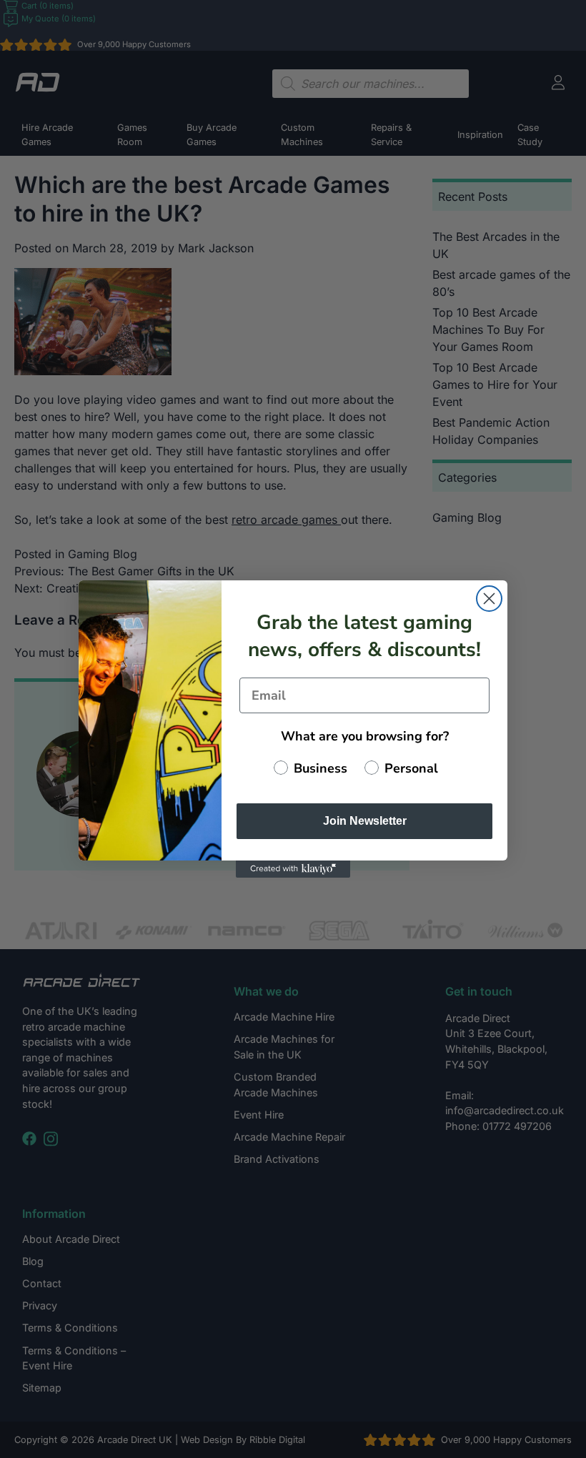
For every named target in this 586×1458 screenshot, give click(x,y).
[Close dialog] (489, 598)
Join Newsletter (365, 821)
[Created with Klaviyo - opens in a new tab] (293, 869)
